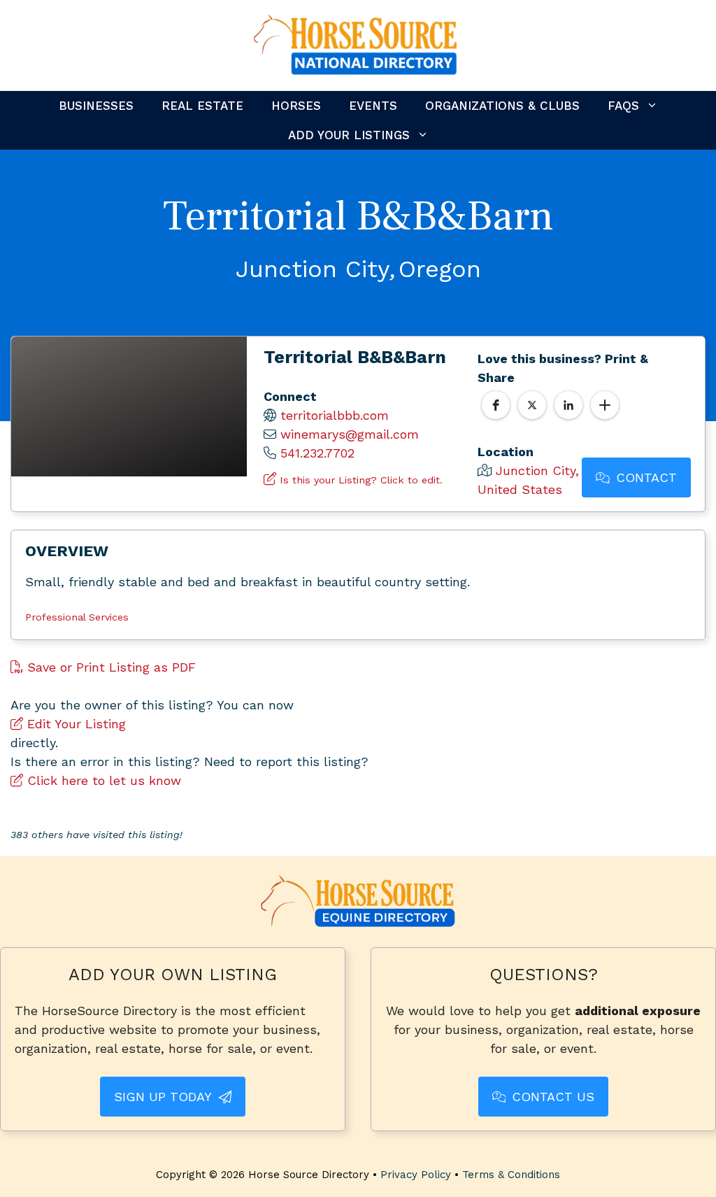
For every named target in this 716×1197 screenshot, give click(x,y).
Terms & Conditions (511, 1174)
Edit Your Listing (74, 723)
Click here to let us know (102, 780)
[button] (496, 405)
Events (373, 106)
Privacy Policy (415, 1174)
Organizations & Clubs (502, 106)
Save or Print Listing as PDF (109, 667)
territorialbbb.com (334, 415)
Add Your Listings (349, 135)
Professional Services (77, 617)
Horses (296, 106)
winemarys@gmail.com (349, 434)
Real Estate (202, 106)
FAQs (623, 106)
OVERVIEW (66, 551)
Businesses (96, 106)
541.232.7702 (317, 453)
